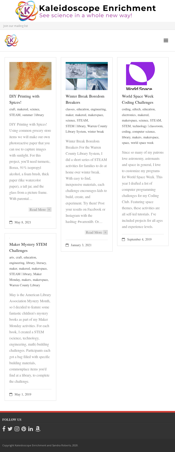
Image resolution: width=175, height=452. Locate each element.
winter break (96, 131)
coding (126, 109)
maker (69, 115)
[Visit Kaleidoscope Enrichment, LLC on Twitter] (10, 429)
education (83, 109)
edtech (136, 109)
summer (27, 115)
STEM (70, 126)
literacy (41, 263)
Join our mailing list (15, 26)
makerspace (95, 115)
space (125, 142)
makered (22, 109)
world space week (142, 142)
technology (140, 126)
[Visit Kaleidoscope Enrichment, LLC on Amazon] (38, 429)
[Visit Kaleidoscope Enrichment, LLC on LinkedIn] (30, 429)
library (39, 115)
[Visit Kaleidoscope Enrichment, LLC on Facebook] (3, 429)
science (34, 109)
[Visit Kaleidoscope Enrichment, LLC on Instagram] (17, 429)
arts (11, 257)
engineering (98, 109)
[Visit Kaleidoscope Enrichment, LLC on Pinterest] (23, 429)
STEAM (15, 115)
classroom (155, 126)
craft (12, 109)
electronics (129, 115)
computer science (143, 131)
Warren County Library (24, 285)
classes (70, 109)
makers (137, 137)
